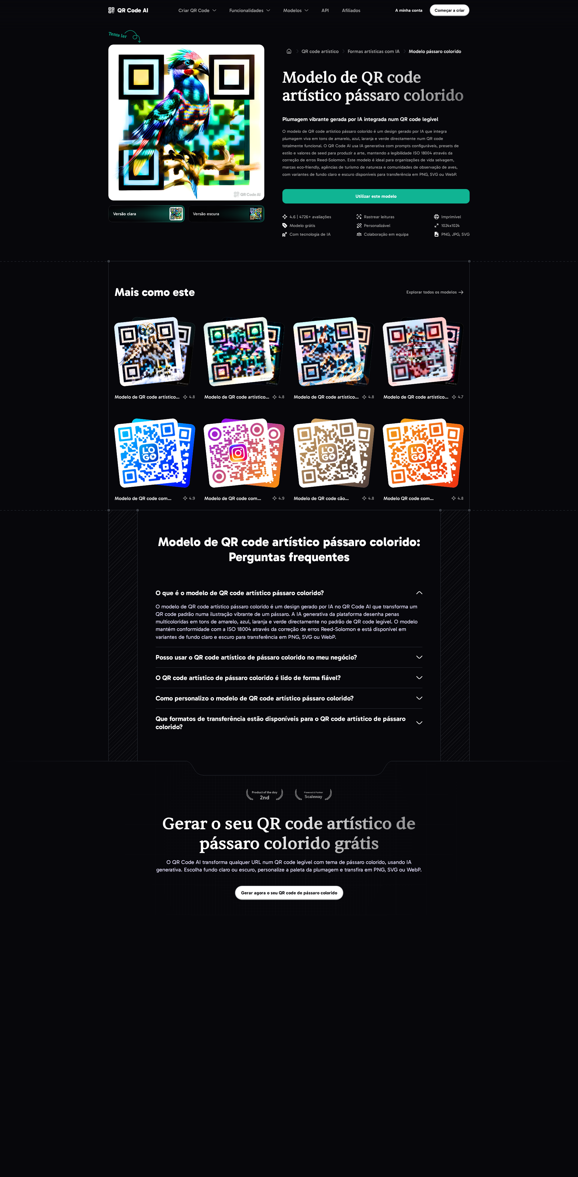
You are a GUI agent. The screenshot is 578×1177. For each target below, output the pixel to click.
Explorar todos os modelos (431, 292)
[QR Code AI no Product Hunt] (264, 795)
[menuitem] (197, 10)
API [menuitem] (325, 10)
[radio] (146, 213)
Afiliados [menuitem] (351, 10)
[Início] (289, 51)
